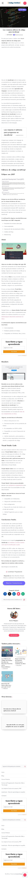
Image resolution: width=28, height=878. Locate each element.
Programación (18, 571)
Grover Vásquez (13, 620)
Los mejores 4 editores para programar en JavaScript (13, 132)
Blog (3, 776)
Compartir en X (19, 135)
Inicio (3, 772)
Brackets (17, 576)
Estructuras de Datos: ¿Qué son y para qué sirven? (6, 685)
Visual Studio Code (19, 578)
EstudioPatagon (19, 874)
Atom (13, 576)
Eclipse (22, 576)
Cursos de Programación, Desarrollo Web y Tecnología (13, 784)
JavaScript (11, 571)
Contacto (4, 795)
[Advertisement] (14, 63)
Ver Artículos (14, 635)
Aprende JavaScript (13, 91)
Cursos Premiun (6, 779)
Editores (6, 578)
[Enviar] (25, 766)
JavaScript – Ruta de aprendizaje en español (13, 792)
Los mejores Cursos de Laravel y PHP (11, 788)
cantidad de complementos (15, 485)
